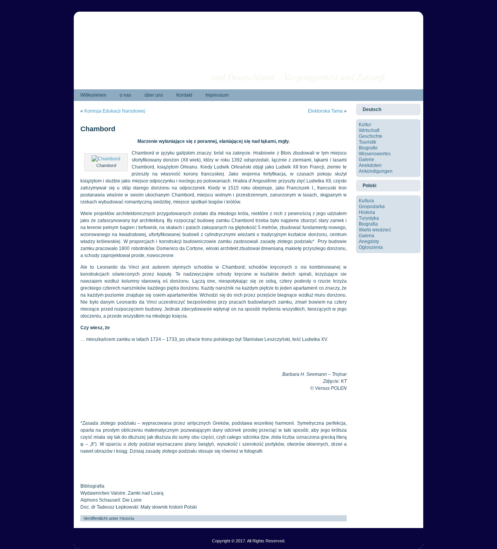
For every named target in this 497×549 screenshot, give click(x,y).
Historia (127, 518)
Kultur (365, 124)
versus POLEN (354, 64)
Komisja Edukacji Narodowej (114, 111)
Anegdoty (369, 241)
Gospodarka (372, 206)
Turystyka (369, 218)
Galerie (366, 159)
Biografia (368, 224)
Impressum (217, 95)
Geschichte (370, 136)
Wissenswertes (375, 153)
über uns (153, 95)
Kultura (366, 200)
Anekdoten (370, 165)
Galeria (366, 235)
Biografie (368, 148)
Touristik (367, 142)
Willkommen (93, 95)
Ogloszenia (371, 247)
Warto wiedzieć (375, 230)
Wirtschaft (369, 130)
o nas (125, 95)
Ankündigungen (376, 171)
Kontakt (184, 95)
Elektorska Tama (325, 111)
